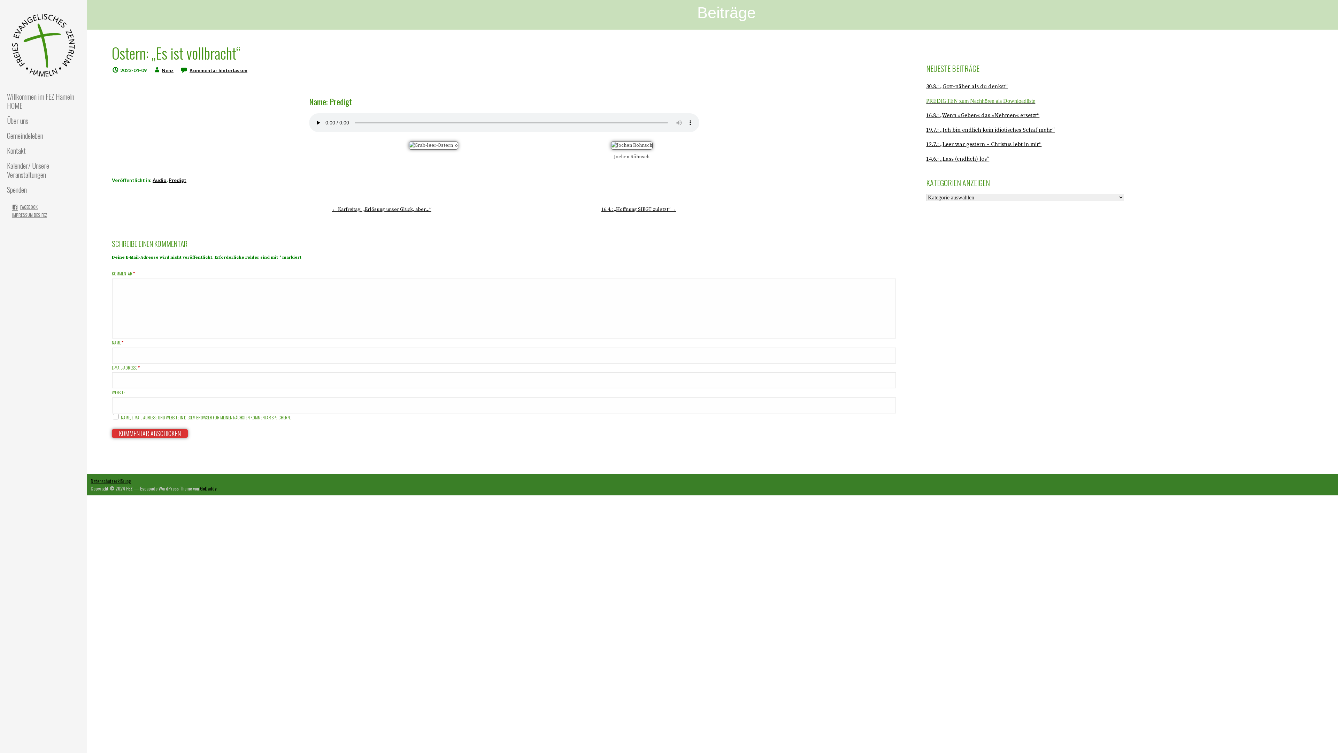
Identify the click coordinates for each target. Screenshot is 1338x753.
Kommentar (123, 273)
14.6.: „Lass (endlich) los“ (957, 158)
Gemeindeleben (25, 135)
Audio (160, 180)
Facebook (29, 207)
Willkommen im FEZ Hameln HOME (40, 101)
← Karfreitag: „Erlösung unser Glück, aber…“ (381, 209)
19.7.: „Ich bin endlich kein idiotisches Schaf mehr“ (990, 130)
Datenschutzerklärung (111, 481)
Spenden (17, 189)
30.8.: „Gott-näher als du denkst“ (967, 86)
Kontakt (16, 150)
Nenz (168, 70)
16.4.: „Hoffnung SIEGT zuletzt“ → (638, 209)
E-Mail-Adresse (126, 368)
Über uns (17, 120)
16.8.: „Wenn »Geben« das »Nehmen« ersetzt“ (982, 115)
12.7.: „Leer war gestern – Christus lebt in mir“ (983, 144)
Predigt (177, 180)
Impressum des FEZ (29, 215)
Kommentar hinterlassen (218, 70)
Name (117, 342)
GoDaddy (208, 488)
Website (118, 392)
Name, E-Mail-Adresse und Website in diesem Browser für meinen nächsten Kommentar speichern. (206, 417)
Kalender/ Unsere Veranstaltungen (28, 170)
